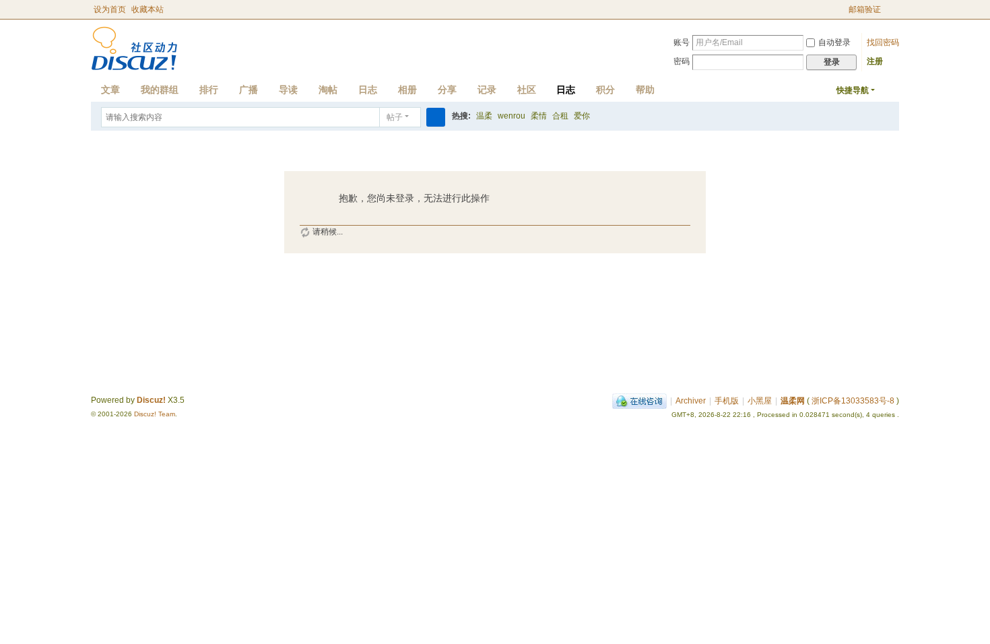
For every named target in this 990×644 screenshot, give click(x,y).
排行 (208, 89)
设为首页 (110, 9)
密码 (681, 61)
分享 (447, 89)
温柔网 (793, 401)
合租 (560, 116)
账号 (681, 42)
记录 (486, 89)
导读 (288, 89)
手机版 (727, 401)
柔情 (539, 116)
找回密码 (883, 42)
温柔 (484, 116)
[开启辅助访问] (842, 9)
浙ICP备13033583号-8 (853, 401)
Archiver (690, 401)
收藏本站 (147, 9)
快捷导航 (852, 90)
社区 (526, 89)
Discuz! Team (154, 414)
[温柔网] (134, 48)
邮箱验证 (865, 9)
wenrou (511, 116)
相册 (407, 89)
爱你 (582, 116)
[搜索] (435, 117)
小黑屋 (760, 401)
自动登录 (834, 42)
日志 (367, 89)
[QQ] (639, 401)
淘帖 (328, 89)
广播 (248, 89)
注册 (875, 61)
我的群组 (159, 89)
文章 (110, 89)
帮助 (645, 89)
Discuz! (151, 400)
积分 (605, 89)
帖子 (395, 117)
